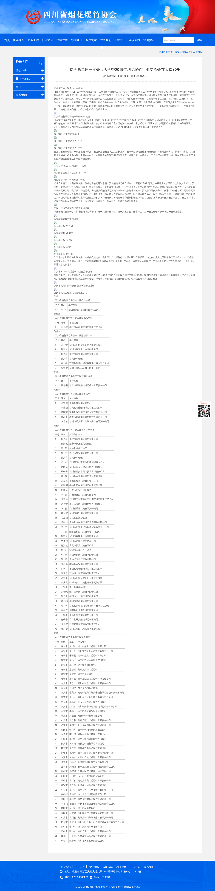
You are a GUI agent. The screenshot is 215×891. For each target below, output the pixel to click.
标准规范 (76, 40)
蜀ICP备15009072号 (100, 886)
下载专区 (120, 40)
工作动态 (197, 51)
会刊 (18, 87)
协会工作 (33, 40)
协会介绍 (18, 40)
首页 (7, 40)
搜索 (199, 40)
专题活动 (21, 95)
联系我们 (105, 40)
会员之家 (91, 40)
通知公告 (21, 70)
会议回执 (134, 40)
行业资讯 (47, 40)
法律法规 (62, 40)
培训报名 (149, 40)
